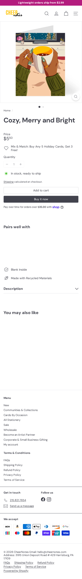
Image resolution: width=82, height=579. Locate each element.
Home (7, 110)
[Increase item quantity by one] (20, 164)
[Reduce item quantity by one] (7, 164)
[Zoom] (76, 97)
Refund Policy (12, 470)
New (6, 405)
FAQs (7, 460)
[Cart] (66, 14)
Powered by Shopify (16, 571)
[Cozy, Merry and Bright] (41, 247)
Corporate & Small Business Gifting (26, 440)
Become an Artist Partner (19, 434)
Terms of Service (14, 480)
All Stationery (12, 420)
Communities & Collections (21, 410)
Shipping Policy (13, 465)
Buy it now (41, 199)
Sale (6, 425)
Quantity (9, 157)
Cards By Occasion (15, 415)
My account (11, 444)
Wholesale (10, 430)
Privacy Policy (12, 475)
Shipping (9, 181)
